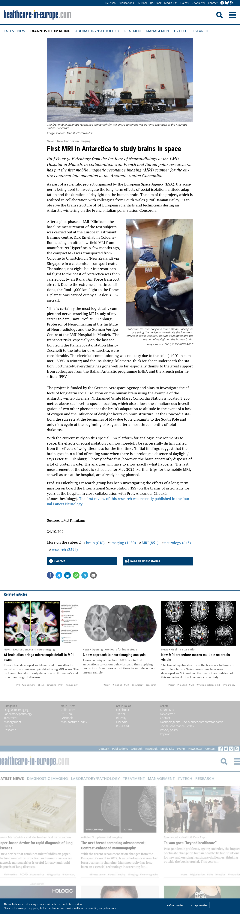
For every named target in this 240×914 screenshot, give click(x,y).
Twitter (120, 714)
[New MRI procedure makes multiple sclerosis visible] (198, 623)
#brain (41, 684)
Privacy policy (169, 730)
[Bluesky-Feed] (227, 3)
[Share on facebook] (50, 575)
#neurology (72, 684)
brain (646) (95, 542)
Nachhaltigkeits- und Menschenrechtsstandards (191, 722)
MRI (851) (150, 542)
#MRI (61, 684)
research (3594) (65, 549)
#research (151, 684)
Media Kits (171, 3)
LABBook (142, 3)
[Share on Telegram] (84, 575)
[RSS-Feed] (231, 3)
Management (158, 31)
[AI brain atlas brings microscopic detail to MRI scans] (41, 623)
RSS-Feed (122, 726)
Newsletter (198, 3)
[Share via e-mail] (93, 575)
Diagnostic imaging (50, 31)
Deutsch (110, 3)
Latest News (16, 31)
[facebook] (222, 3)
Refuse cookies (175, 905)
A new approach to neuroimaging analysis (114, 655)
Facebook (122, 710)
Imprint (165, 734)
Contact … (60, 561)
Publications (126, 3)
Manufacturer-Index (74, 722)
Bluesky (121, 718)
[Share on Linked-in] (67, 575)
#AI (18, 684)
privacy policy (32, 908)
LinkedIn (122, 722)
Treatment (132, 31)
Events (184, 3)
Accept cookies (199, 905)
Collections (68, 710)
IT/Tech (181, 31)
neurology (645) (177, 542)
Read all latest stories (144, 561)
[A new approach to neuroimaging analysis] (120, 623)
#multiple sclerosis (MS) (208, 684)
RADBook (155, 3)
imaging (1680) (123, 542)
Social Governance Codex (177, 726)
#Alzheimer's (28, 684)
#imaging (51, 684)
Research (199, 31)
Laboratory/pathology (96, 31)
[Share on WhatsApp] (76, 575)
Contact (213, 3)
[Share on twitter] (59, 575)
